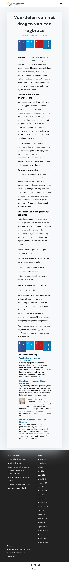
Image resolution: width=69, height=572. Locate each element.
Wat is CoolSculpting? (15, 463)
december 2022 (43, 491)
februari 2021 (42, 519)
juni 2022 (41, 495)
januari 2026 (42, 463)
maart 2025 (42, 475)
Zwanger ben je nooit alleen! (17, 459)
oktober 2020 (42, 523)
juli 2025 (40, 467)
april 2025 (41, 471)
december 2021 (43, 503)
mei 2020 (41, 535)
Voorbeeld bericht (34, 399)
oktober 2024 (42, 483)
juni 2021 (41, 511)
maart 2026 (42, 459)
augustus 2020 (43, 531)
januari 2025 (42, 479)
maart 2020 (42, 539)
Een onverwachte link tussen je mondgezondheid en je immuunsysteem (18, 470)
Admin (27, 35)
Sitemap (34, 569)
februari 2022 (42, 499)
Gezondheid (43, 35)
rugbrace (32, 143)
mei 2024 (41, 487)
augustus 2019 (43, 542)
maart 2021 (42, 515)
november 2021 (43, 507)
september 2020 (43, 527)
